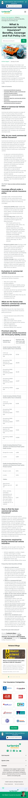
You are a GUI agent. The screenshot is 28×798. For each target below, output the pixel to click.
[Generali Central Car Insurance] (7, 696)
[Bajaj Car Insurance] (7, 688)
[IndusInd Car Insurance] (7, 712)
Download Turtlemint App (15, 6)
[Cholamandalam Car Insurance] (21, 688)
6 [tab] (16, 676)
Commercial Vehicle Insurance (12, 90)
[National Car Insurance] (21, 712)
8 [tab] (19, 676)
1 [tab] (8, 676)
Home (3, 17)
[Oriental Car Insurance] (21, 720)
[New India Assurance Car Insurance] (7, 720)
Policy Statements (8, 784)
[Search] (23, 41)
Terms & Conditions (19, 784)
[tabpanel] (14, 660)
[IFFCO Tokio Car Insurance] (21, 704)
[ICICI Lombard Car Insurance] (7, 704)
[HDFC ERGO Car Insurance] (21, 696)
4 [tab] (13, 676)
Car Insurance (10, 17)
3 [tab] (11, 676)
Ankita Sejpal (5, 61)
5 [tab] (14, 676)
